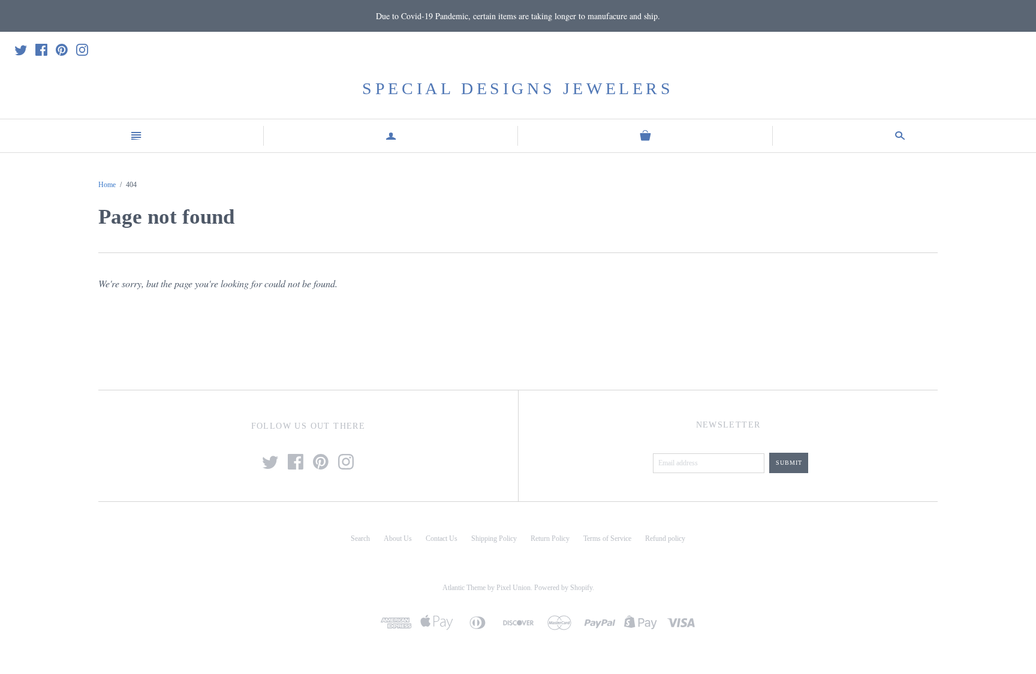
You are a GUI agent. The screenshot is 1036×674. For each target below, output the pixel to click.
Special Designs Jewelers (517, 88)
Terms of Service (607, 538)
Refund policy (665, 538)
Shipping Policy (494, 538)
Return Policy (550, 538)
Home (107, 184)
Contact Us (441, 538)
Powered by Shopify (563, 587)
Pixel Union (513, 587)
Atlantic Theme (464, 587)
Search (360, 538)
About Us (398, 538)
